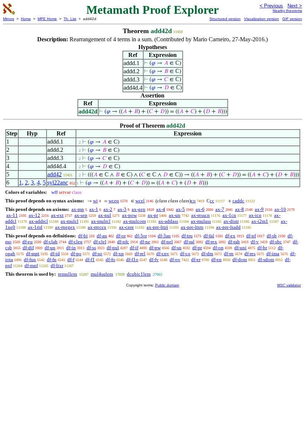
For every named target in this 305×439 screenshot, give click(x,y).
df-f (70, 259)
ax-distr (231, 221)
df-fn (52, 259)
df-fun (30, 259)
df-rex (211, 241)
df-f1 (90, 259)
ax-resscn (200, 215)
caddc (238, 201)
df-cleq (75, 241)
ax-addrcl (38, 221)
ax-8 (239, 209)
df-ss (91, 247)
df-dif (28, 247)
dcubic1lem (139, 274)
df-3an (164, 235)
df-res (250, 253)
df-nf (251, 235)
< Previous (271, 6)
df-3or (141, 235)
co (193, 201)
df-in (71, 247)
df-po (76, 253)
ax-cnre (126, 227)
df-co (185, 253)
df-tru (187, 235)
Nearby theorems (287, 11)
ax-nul (104, 215)
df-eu (27, 241)
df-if (134, 247)
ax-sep (80, 215)
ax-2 (107, 209)
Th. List (70, 19)
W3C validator (289, 285)
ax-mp (77, 209)
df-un (50, 247)
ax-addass (168, 221)
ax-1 (93, 209)
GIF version (292, 19)
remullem (67, 274)
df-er (195, 259)
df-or (121, 235)
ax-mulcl (69, 221)
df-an (102, 235)
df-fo (110, 259)
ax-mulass (201, 221)
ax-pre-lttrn (192, 227)
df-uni (240, 247)
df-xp (118, 253)
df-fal (208, 235)
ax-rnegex (65, 227)
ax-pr (153, 215)
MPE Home (47, 19)
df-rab (234, 241)
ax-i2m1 (259, 221)
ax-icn (255, 215)
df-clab (51, 241)
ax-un (174, 215)
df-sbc (276, 241)
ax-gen (138, 209)
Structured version (225, 19)
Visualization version (261, 19)
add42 (54, 174)
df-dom (239, 259)
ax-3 (122, 209)
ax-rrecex (97, 227)
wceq (114, 201)
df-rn (229, 253)
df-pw (155, 247)
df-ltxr (57, 265)
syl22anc (57, 182)
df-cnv (162, 253)
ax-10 (280, 209)
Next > (295, 6)
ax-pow (129, 215)
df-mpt (32, 253)
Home (26, 19)
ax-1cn (229, 215)
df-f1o (132, 259)
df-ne (145, 241)
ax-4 (160, 209)
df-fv (154, 259)
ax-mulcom (134, 221)
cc (212, 201)
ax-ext (57, 215)
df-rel (140, 253)
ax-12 (34, 215)
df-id (55, 253)
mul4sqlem (102, 274)
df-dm (207, 253)
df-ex (230, 235)
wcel (140, 201)
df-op (218, 247)
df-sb (272, 235)
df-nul (113, 247)
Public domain (167, 285)
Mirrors (8, 19)
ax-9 (259, 209)
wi (95, 201)
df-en (216, 259)
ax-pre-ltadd (228, 227)
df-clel (99, 241)
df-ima (272, 253)
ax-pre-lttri (157, 227)
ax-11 (12, 215)
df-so (97, 253)
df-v (255, 241)
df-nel (167, 241)
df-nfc (123, 241)
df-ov (175, 259)
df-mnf (31, 265)
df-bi (83, 235)
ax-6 (200, 209)
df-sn (176, 247)
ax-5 (180, 209)
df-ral (189, 241)
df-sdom (266, 259)
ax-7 (219, 209)
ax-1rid (35, 227)
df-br (262, 247)
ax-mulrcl (100, 221)
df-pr (197, 247)
